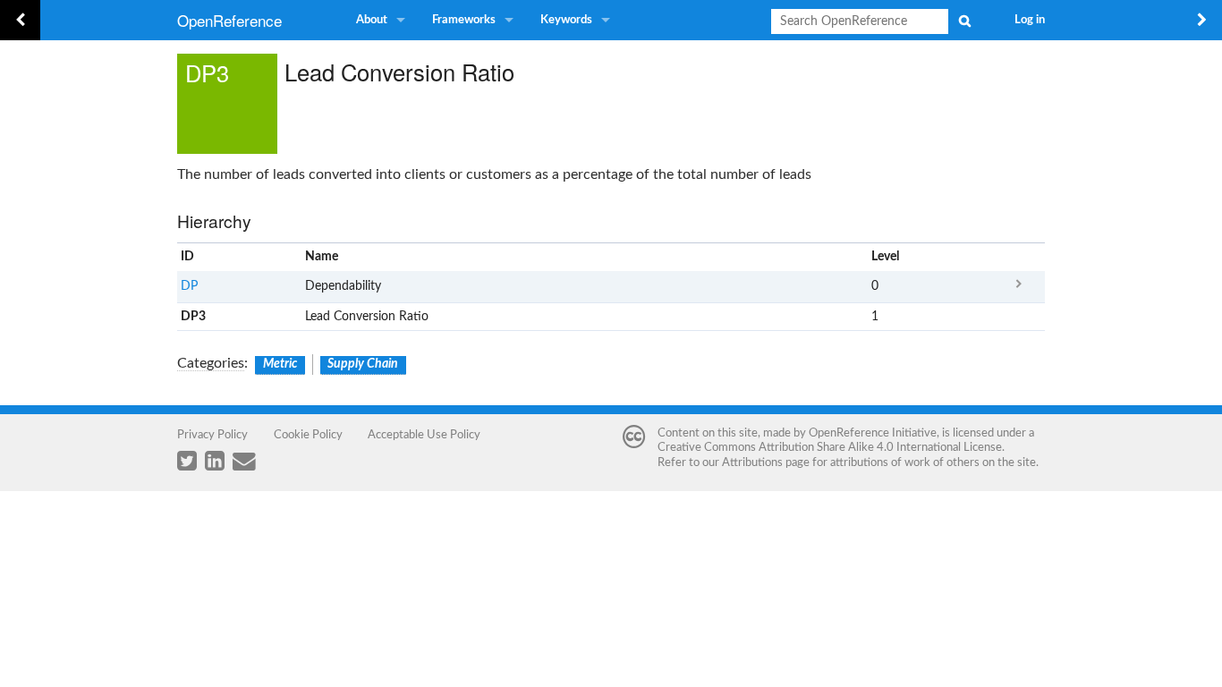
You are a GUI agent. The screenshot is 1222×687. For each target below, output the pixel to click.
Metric (280, 364)
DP (189, 286)
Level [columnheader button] (885, 256)
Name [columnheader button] (321, 256)
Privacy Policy (212, 434)
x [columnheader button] (1018, 257)
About (371, 20)
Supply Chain (362, 364)
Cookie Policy (308, 434)
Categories (210, 363)
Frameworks (464, 20)
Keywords (566, 20)
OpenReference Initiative (873, 433)
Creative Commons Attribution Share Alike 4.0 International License (830, 447)
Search (964, 20)
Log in (1029, 20)
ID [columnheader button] (187, 256)
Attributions (752, 462)
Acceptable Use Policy (424, 434)
